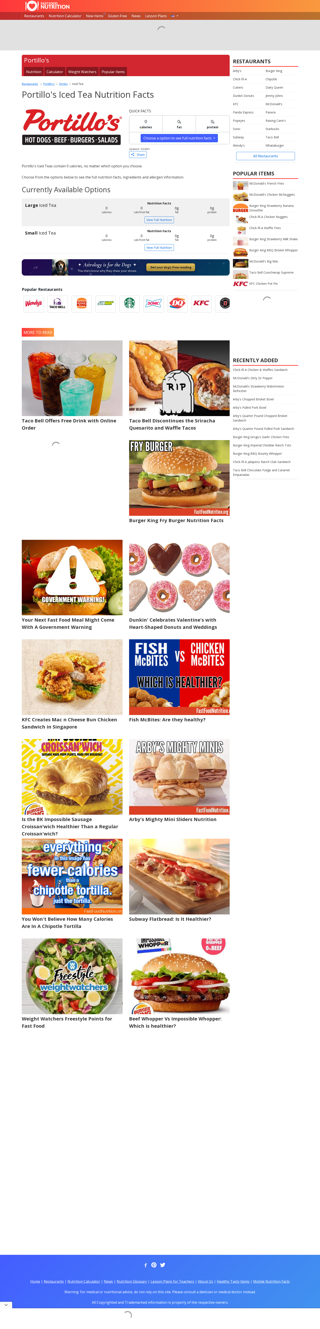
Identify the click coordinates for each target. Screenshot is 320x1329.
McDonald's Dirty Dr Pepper (253, 378)
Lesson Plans (156, 16)
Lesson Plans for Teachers (172, 1281)
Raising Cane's (276, 120)
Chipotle (271, 79)
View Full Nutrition (159, 220)
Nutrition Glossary (132, 1281)
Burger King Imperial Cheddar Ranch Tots (262, 445)
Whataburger (275, 145)
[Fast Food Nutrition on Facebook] (144, 1265)
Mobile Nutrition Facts (271, 1281)
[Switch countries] (174, 16)
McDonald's (274, 104)
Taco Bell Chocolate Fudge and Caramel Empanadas (261, 472)
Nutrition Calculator (65, 16)
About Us (205, 1281)
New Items (94, 16)
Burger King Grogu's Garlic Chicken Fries (261, 437)
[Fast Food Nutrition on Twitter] (162, 1265)
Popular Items (113, 71)
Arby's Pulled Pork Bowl (249, 407)
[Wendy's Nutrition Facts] (34, 304)
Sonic (237, 129)
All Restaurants (265, 156)
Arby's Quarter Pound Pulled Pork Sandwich (263, 429)
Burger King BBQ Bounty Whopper (257, 453)
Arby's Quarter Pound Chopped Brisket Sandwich (260, 418)
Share (139, 155)
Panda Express (243, 112)
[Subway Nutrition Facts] (105, 304)
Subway (238, 137)
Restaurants (34, 16)
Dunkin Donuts (243, 96)
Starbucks (272, 129)
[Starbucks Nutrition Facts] (129, 304)
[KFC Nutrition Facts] (201, 304)
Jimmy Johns (274, 96)
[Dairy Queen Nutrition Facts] (177, 304)
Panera (271, 112)
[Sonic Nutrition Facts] (153, 304)
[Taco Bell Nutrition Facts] (57, 304)
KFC (236, 104)
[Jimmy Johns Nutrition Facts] (225, 304)
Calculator (55, 71)
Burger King (274, 71)
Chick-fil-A (240, 79)
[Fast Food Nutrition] (47, 6)
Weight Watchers (82, 71)
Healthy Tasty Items (233, 1281)
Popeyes (239, 120)
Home (35, 1281)
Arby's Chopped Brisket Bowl (253, 399)
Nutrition (33, 71)
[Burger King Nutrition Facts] (81, 304)
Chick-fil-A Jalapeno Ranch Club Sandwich (262, 462)
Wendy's (239, 145)
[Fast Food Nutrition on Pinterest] (153, 1265)
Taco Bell (272, 137)
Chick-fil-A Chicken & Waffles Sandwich (260, 370)
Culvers (238, 87)
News (136, 16)
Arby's (237, 71)
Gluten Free (117, 16)
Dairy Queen (274, 87)
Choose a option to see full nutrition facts (177, 138)
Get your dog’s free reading (170, 267)
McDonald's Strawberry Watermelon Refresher (258, 388)
